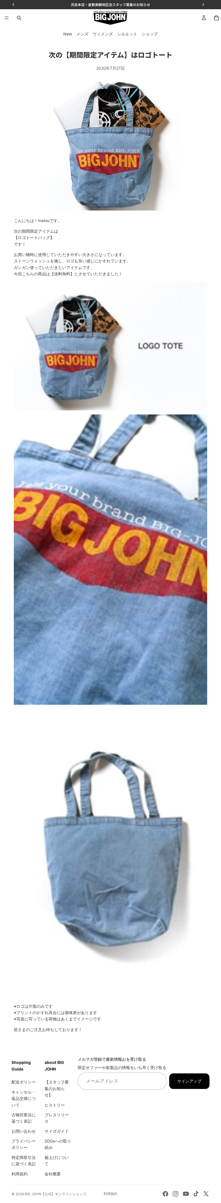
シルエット (127, 33)
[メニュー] (6, 17)
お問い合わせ (24, 1131)
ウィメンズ (103, 33)
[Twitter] (206, 1193)
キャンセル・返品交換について (24, 1098)
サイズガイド (57, 1131)
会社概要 (53, 1173)
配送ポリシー (24, 1081)
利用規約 (20, 1173)
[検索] (19, 18)
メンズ (82, 33)
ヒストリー (55, 1104)
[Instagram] (175, 1193)
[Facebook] (165, 1193)
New (67, 33)
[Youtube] (185, 1193)
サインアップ (189, 1081)
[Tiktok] (196, 1193)
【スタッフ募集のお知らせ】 (57, 1088)
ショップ (150, 33)
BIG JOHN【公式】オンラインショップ (55, 1194)
